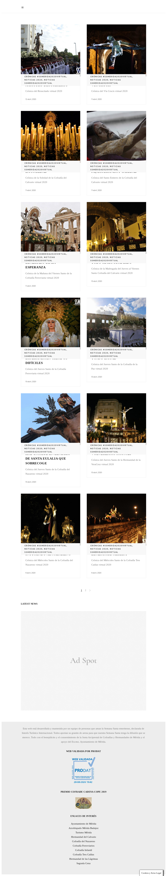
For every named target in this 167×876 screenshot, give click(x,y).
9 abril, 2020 (30, 573)
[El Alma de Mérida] (116, 520)
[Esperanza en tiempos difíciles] (50, 324)
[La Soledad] (50, 137)
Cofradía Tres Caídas (83, 854)
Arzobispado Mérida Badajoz (84, 828)
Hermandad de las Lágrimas (83, 859)
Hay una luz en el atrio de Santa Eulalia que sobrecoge (47, 458)
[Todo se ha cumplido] (116, 228)
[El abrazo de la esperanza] (50, 228)
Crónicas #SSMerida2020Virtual (45, 77)
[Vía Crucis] (116, 50)
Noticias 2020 (33, 80)
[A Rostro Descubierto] (50, 50)
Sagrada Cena (83, 863)
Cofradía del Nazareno (83, 841)
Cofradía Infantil (83, 850)
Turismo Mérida (84, 832)
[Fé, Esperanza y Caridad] (116, 137)
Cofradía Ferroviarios (83, 845)
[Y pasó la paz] (116, 324)
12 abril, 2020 (30, 99)
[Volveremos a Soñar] (116, 419)
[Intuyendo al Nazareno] (50, 520)
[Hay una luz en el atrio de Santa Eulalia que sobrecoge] (50, 419)
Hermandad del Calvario (83, 837)
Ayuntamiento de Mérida (83, 823)
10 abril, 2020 (96, 281)
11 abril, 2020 (96, 99)
